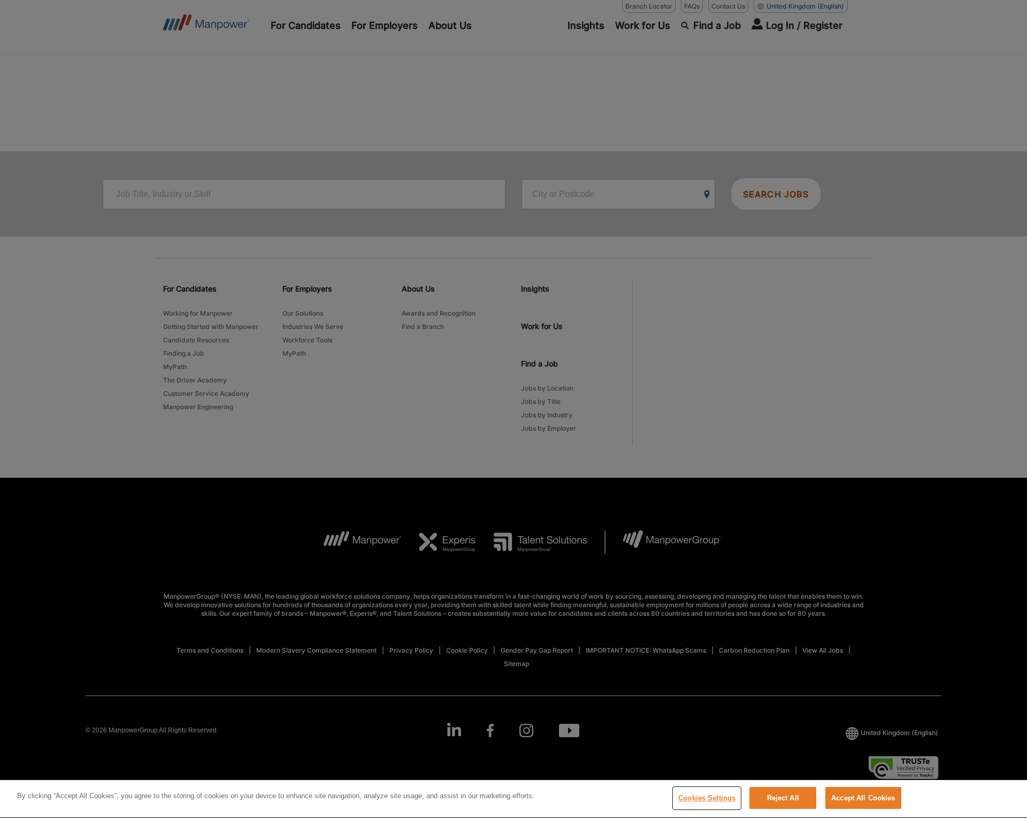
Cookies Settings (706, 798)
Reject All (783, 798)
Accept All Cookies (863, 798)
